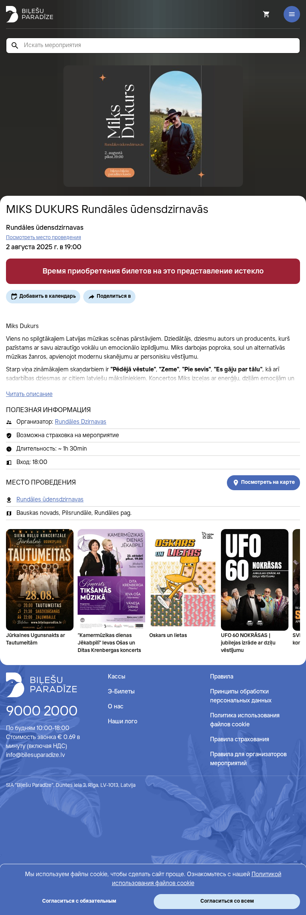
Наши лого (122, 721)
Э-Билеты (121, 692)
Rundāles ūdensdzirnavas (50, 500)
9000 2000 (42, 711)
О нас (116, 707)
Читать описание (29, 394)
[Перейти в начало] (41, 685)
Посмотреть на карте (268, 482)
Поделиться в (114, 296)
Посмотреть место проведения (43, 237)
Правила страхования (239, 739)
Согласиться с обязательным (79, 901)
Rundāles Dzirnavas (80, 422)
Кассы (116, 677)
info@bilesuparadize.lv (35, 755)
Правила (221, 677)
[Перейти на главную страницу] (29, 14)
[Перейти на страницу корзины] (256, 14)
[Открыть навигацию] (292, 14)
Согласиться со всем (227, 901)
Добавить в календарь (47, 296)
